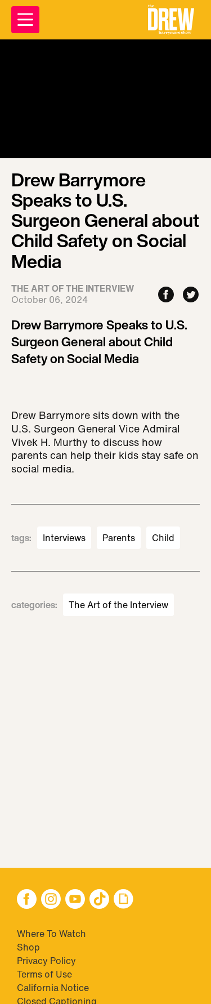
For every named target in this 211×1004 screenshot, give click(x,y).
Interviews (64, 537)
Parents (118, 537)
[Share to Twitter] (191, 295)
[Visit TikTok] (99, 900)
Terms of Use (44, 974)
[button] (171, 19)
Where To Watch (51, 933)
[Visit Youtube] (75, 900)
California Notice (53, 987)
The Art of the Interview (118, 604)
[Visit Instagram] (51, 900)
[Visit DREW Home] (171, 19)
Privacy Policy (46, 960)
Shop (28, 947)
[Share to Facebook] (166, 295)
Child (163, 537)
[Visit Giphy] (123, 900)
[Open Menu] (25, 19)
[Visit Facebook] (27, 900)
